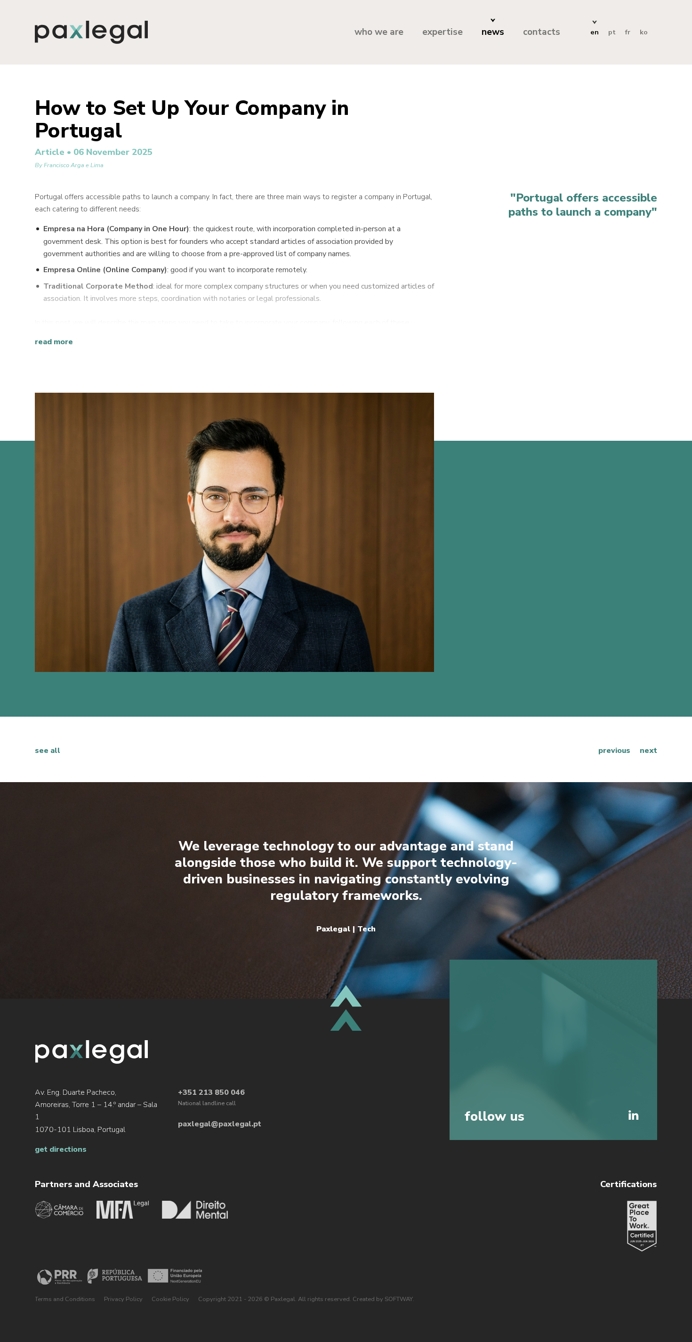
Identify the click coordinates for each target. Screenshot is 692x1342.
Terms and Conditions (65, 1299)
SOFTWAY (399, 1299)
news (493, 32)
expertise (442, 32)
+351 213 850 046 (211, 1092)
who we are (378, 32)
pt (612, 32)
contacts (541, 32)
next (648, 750)
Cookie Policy (170, 1299)
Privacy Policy (123, 1299)
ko (644, 32)
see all (47, 750)
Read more (54, 342)
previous (614, 750)
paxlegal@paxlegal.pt (219, 1124)
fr (627, 32)
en (594, 32)
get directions (61, 1149)
